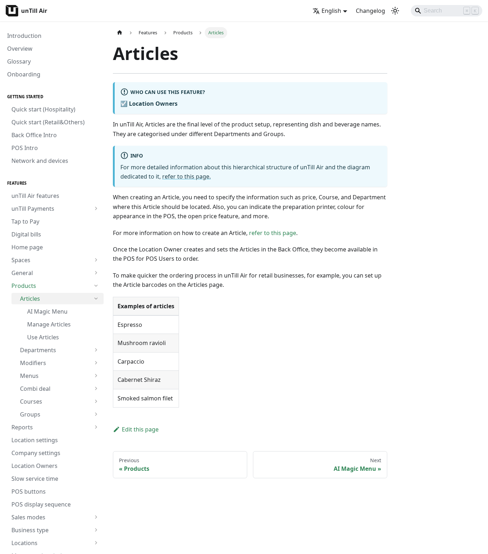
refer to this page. (186, 176)
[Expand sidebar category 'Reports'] (96, 427)
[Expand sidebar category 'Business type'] (96, 530)
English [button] (331, 11)
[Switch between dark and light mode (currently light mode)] (395, 10)
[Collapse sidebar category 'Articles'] (96, 298)
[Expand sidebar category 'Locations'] (96, 543)
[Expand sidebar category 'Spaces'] (96, 260)
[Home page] (119, 32)
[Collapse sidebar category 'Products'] (96, 285)
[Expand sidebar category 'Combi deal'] (96, 388)
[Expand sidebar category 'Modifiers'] (96, 363)
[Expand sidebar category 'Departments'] (96, 350)
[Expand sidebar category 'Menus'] (96, 375)
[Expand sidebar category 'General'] (96, 273)
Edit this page (140, 429)
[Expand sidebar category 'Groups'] (96, 414)
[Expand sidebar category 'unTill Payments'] (96, 208)
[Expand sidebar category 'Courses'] (96, 401)
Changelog (370, 11)
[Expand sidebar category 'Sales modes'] (96, 517)
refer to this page (272, 233)
